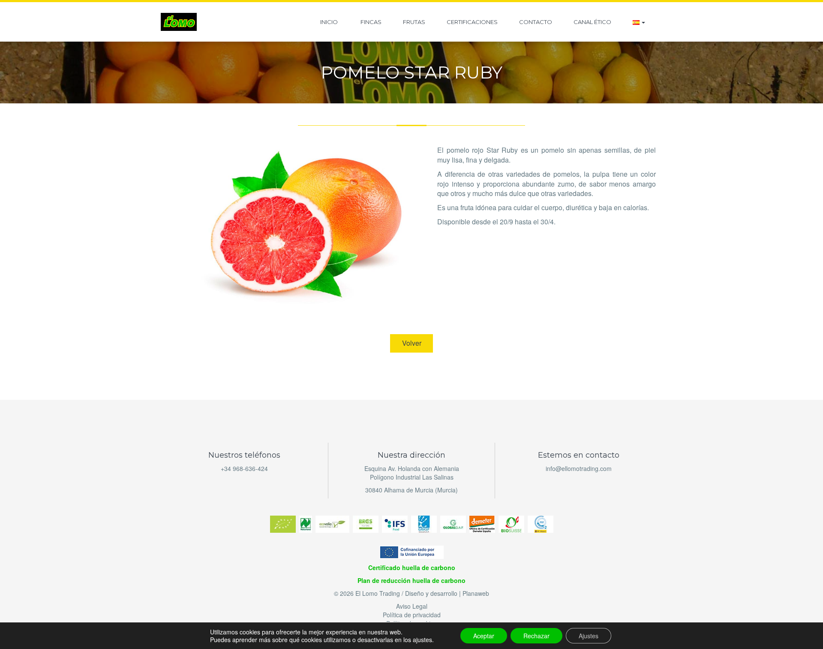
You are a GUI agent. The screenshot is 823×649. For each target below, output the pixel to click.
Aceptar (483, 635)
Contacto (535, 21)
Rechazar (536, 635)
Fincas (370, 21)
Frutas (414, 21)
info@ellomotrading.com (579, 468)
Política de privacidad (412, 614)
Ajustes (588, 635)
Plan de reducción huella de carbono (411, 580)
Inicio (329, 21)
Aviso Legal (411, 606)
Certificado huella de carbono (411, 567)
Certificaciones (472, 21)
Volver (411, 343)
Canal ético (592, 21)
